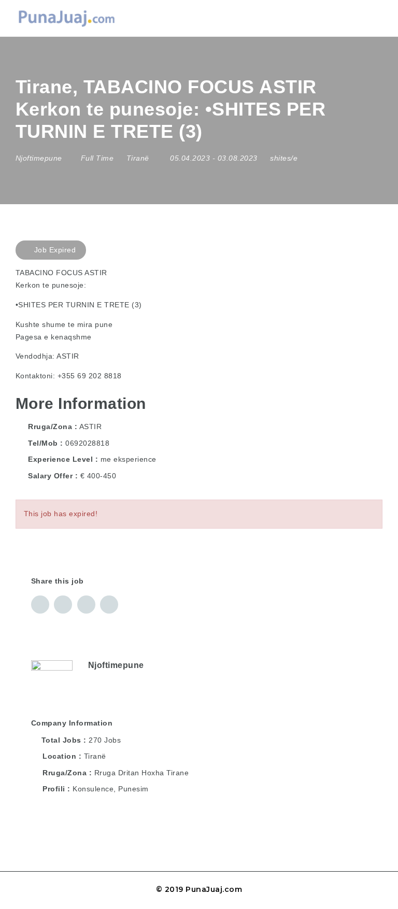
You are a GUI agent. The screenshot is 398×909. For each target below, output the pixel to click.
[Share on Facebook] (40, 604)
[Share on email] (86, 604)
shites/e (283, 158)
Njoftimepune (116, 665)
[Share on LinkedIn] (63, 604)
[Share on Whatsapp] (109, 604)
